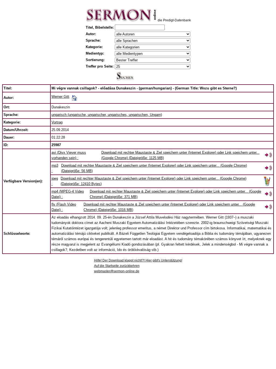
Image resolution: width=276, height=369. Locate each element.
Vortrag (57, 122)
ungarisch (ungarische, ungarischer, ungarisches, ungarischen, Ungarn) (106, 115)
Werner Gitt (60, 97)
